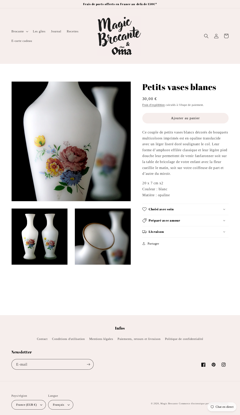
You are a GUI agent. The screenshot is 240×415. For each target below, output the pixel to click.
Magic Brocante (169, 403)
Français (58, 404)
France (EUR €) (26, 404)
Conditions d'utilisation (68, 339)
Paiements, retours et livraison (139, 339)
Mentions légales (101, 339)
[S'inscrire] (88, 364)
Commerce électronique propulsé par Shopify (204, 403)
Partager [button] (153, 243)
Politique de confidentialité (184, 339)
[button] (19, 31)
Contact (42, 339)
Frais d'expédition (153, 104)
